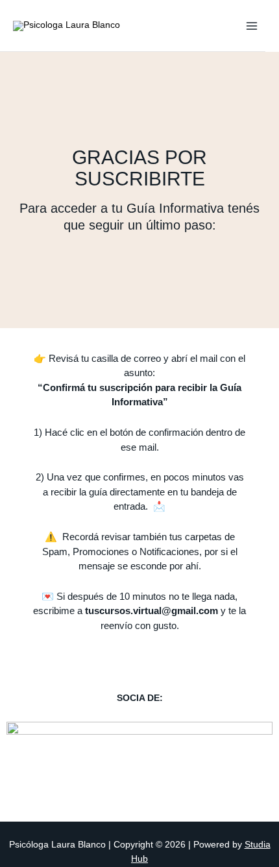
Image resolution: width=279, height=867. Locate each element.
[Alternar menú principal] (252, 25)
